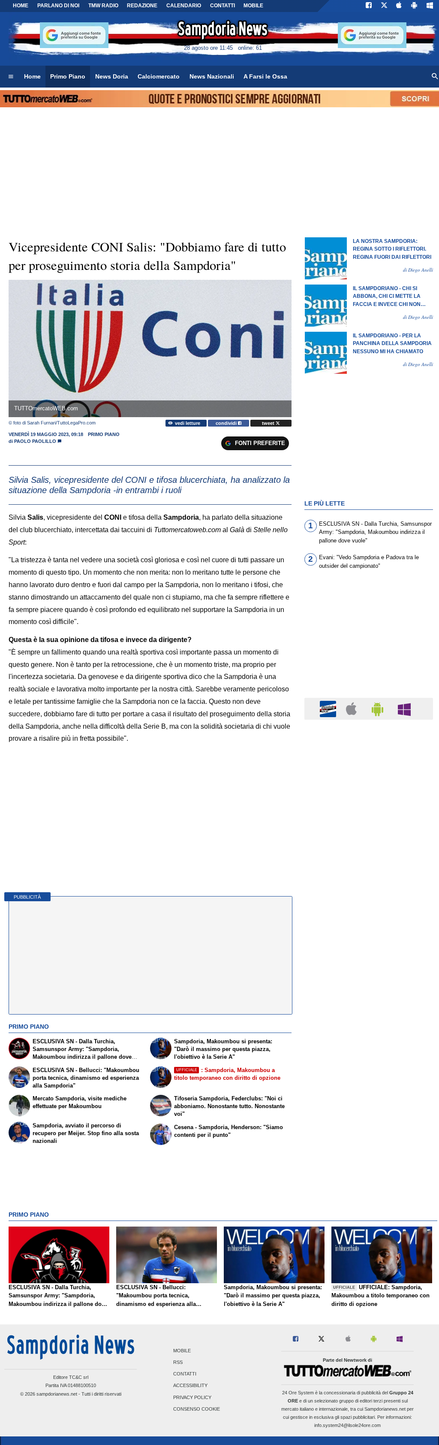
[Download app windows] (430, 6)
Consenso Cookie (196, 1409)
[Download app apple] (399, 6)
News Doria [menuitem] (111, 76)
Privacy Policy (192, 1397)
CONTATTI (222, 5)
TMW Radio (103, 5)
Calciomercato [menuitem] (159, 76)
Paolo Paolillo (35, 441)
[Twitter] (384, 6)
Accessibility (190, 1385)
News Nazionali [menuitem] (211, 76)
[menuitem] (10, 76)
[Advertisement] (368, 1059)
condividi (227, 423)
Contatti (184, 1374)
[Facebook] (368, 6)
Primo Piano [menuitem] (67, 76)
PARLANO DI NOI (58, 5)
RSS (178, 1362)
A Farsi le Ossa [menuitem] (265, 76)
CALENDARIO (183, 5)
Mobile (182, 1350)
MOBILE (253, 5)
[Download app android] (414, 6)
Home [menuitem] (32, 76)
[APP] (329, 708)
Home (20, 5)
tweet (269, 423)
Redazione (142, 5)
